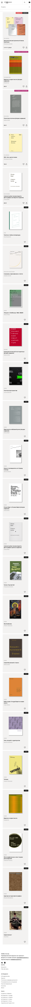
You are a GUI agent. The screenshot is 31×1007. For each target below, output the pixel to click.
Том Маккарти (7, 236)
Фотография (7, 193)
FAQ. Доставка (4, 969)
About (2, 987)
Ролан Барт (6, 199)
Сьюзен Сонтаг (7, 275)
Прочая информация (6, 983)
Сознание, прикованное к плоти (13, 274)
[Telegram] (5, 962)
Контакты (3, 985)
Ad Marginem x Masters (6, 997)
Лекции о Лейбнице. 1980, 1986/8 (13, 312)
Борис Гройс (7, 120)
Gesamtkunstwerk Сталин (11, 662)
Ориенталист (8, 935)
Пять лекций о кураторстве (12, 740)
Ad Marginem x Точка (6, 1001)
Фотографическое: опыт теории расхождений (13, 857)
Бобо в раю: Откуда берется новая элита (14, 702)
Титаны (6, 779)
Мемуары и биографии (9, 271)
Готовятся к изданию (6, 993)
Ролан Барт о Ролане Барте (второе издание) (14, 507)
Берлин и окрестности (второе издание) (13, 80)
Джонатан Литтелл (8, 586)
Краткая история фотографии (12, 896)
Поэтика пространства (10, 390)
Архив (5, 310)
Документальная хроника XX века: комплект (14, 41)
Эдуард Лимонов (8, 625)
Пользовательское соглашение (9, 982)
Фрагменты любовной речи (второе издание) (14, 430)
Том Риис (6, 936)
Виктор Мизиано (8, 742)
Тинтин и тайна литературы (12, 235)
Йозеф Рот (6, 82)
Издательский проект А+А (7, 1003)
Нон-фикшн (6, 38)
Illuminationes (8, 624)
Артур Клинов (7, 471)
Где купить (3, 967)
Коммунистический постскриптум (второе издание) (14, 352)
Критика (6, 349)
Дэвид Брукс (7, 704)
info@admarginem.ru (16, 959)
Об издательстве (5, 976)
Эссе (5, 232)
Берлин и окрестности (10, 818)
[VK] (2, 962)
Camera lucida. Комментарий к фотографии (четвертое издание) (14, 196)
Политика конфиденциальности (9, 980)
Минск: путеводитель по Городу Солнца (13, 469)
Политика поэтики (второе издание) (14, 118)
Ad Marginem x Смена (6, 999)
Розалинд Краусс (8, 860)
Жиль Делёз (7, 314)
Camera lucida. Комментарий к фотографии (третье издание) (13, 546)
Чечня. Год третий (9, 585)
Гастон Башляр (7, 392)
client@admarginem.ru (23, 957)
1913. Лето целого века (10, 157)
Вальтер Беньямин (8, 897)
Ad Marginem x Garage (6, 995)
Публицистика (7, 77)
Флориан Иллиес (8, 43)
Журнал (3, 978)
